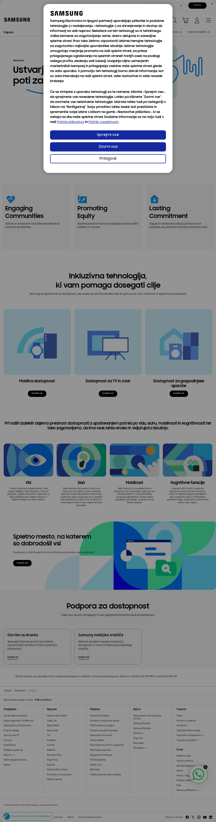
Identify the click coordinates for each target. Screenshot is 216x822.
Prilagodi (108, 159)
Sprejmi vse (108, 135)
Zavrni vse (108, 147)
